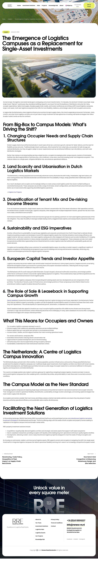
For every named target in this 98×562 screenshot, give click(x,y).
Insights (6, 32)
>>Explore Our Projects (14, 192)
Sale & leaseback (12, 300)
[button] (77, 5)
